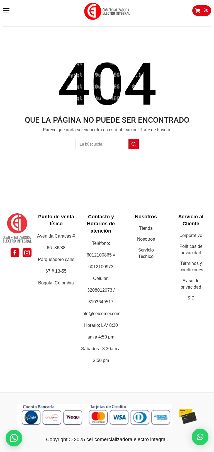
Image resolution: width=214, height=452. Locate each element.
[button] (6, 10)
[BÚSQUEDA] (133, 144)
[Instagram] (27, 252)
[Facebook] (15, 252)
